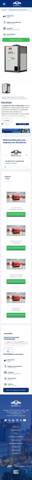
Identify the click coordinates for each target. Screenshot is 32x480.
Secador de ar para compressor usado (16, 275)
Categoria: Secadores (11, 163)
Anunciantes (16, 450)
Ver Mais (14, 385)
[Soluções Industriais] (17, 3)
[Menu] (4, 4)
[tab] (5, 167)
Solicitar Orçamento (16, 40)
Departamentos (16, 430)
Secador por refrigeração (16, 309)
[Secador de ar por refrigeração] (6, 88)
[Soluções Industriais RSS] (9, 420)
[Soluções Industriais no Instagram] (17, 420)
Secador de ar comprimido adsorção (16, 208)
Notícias (15, 453)
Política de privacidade (16, 437)
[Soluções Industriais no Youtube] (24, 420)
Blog (15, 433)
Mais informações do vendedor (16, 390)
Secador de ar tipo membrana (16, 242)
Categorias (15, 447)
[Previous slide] (5, 155)
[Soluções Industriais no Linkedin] (13, 420)
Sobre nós (16, 427)
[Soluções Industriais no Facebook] (20, 420)
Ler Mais (6, 120)
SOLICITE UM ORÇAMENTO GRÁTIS (16, 214)
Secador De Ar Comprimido (15, 161)
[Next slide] (26, 155)
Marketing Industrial (15, 443)
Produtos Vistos (8, 178)
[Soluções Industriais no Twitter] (5, 420)
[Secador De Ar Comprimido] (16, 152)
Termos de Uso (16, 440)
